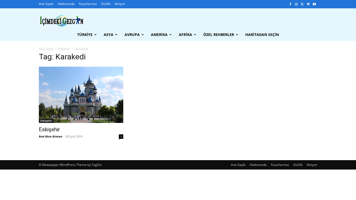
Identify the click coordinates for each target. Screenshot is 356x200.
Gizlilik (298, 164)
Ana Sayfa (46, 49)
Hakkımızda (258, 164)
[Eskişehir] (81, 95)
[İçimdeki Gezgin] (61, 21)
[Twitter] (302, 4)
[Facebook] (290, 4)
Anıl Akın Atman (50, 136)
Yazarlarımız (280, 164)
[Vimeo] (308, 4)
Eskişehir (46, 120)
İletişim (312, 164)
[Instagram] (296, 4)
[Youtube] (314, 4)
